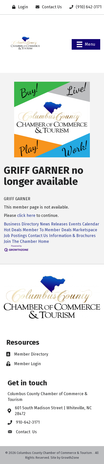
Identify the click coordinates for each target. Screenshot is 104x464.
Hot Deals (13, 229)
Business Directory (21, 224)
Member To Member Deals (47, 229)
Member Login (27, 363)
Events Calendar (84, 224)
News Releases (54, 224)
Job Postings (15, 235)
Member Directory (31, 354)
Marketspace (85, 229)
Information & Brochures (72, 235)
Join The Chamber (20, 241)
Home (43, 241)
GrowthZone (70, 457)
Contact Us (38, 235)
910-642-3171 (28, 422)
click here (26, 215)
